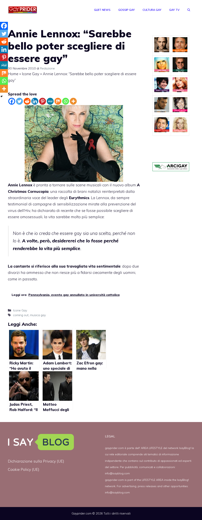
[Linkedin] (34, 101)
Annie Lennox (20, 185)
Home (13, 73)
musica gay (38, 315)
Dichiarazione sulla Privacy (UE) (36, 461)
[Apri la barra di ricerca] (188, 10)
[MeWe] (50, 101)
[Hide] (1, 96)
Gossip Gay (126, 10)
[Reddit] (27, 101)
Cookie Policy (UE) (23, 469)
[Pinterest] (42, 101)
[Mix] (57, 101)
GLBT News (102, 10)
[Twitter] (19, 101)
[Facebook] (11, 101)
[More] (73, 101)
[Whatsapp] (65, 101)
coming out (21, 315)
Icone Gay (30, 73)
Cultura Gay (152, 10)
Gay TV (174, 10)
